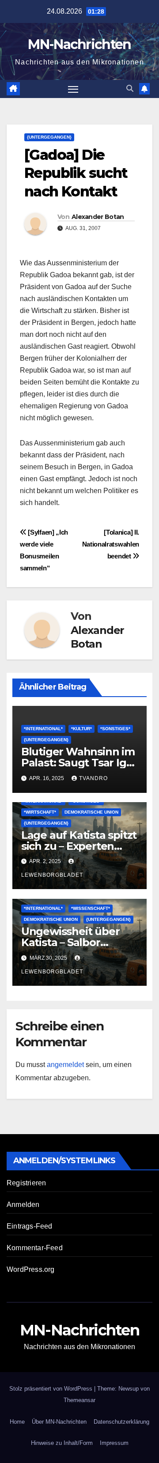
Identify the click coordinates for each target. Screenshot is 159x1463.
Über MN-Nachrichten (59, 1421)
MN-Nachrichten (79, 44)
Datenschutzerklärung (121, 1421)
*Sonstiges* (115, 728)
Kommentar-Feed (35, 1248)
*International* (43, 728)
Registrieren (26, 1183)
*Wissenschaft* (90, 908)
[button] (129, 88)
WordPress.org (31, 1269)
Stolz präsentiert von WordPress (51, 1388)
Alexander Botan (98, 217)
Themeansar (79, 1400)
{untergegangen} (49, 137)
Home (17, 1421)
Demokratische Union (91, 812)
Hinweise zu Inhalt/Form (62, 1443)
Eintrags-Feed (30, 1226)
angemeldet (65, 1064)
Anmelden (23, 1204)
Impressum (114, 1443)
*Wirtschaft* (40, 812)
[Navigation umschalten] (73, 89)
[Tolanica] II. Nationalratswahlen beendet (110, 544)
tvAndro (93, 778)
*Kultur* (81, 728)
